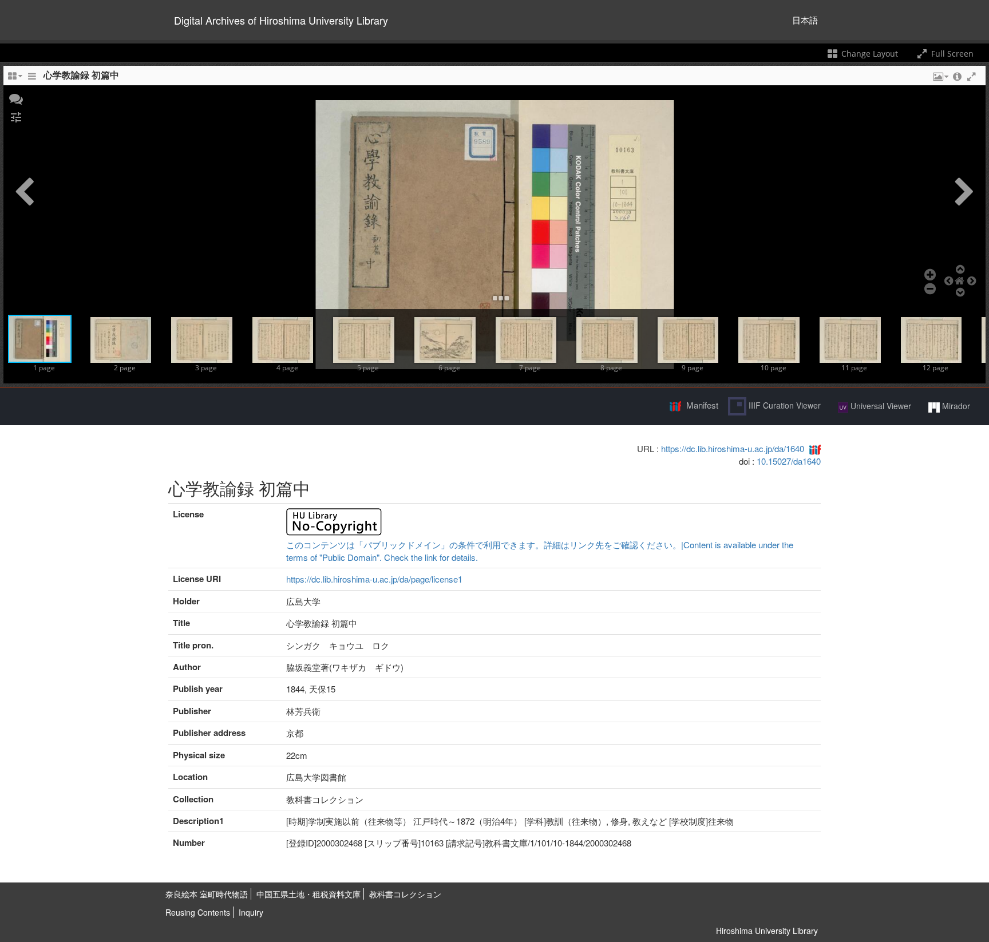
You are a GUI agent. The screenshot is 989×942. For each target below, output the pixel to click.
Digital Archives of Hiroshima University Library (281, 20)
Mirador (955, 405)
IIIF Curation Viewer (783, 405)
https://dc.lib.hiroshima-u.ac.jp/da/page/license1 (374, 579)
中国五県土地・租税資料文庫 (308, 894)
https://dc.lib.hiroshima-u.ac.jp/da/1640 (732, 448)
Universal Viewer (879, 405)
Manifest (702, 405)
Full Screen (951, 53)
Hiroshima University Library (767, 930)
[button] (16, 98)
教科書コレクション (405, 894)
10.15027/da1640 (789, 461)
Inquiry (251, 912)
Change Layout (868, 53)
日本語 (805, 20)
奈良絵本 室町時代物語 (206, 894)
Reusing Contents (197, 912)
